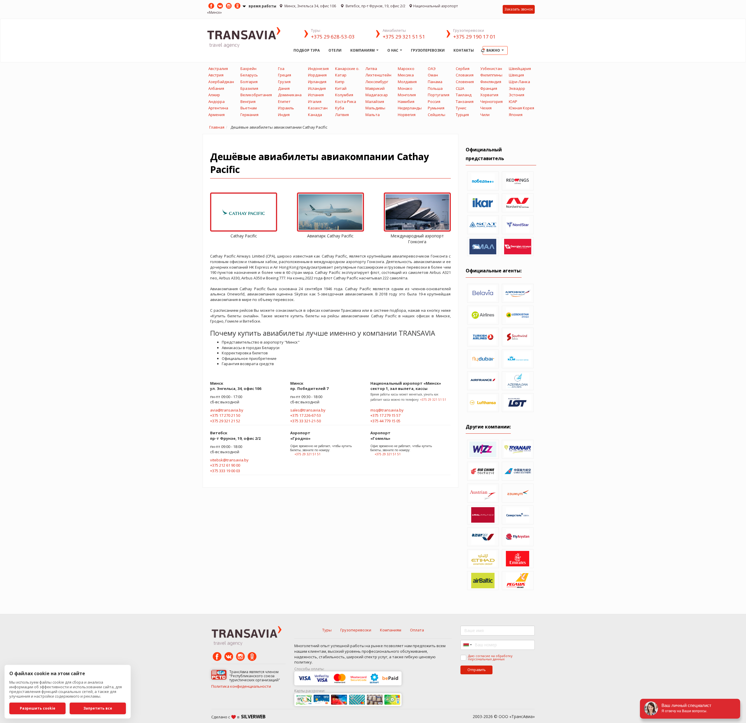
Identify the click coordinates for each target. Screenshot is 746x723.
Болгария (249, 81)
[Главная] (248, 36)
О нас (393, 50)
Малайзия (374, 101)
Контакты (463, 50)
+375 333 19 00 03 (225, 470)
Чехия (486, 108)
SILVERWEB (253, 716)
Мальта (372, 114)
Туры (327, 630)
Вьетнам (248, 108)
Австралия (218, 68)
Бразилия (249, 88)
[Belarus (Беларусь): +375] (467, 645)
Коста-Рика (345, 101)
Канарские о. (347, 68)
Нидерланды (410, 108)
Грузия (284, 81)
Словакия (465, 75)
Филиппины (491, 75)
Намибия (406, 101)
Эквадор (517, 88)
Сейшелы (436, 114)
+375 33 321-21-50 (305, 420)
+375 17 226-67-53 (305, 415)
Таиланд (463, 94)
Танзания (465, 101)
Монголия (407, 94)
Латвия (342, 114)
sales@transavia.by (308, 410)
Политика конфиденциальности (241, 686)
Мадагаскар (376, 94)
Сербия (462, 68)
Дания (284, 88)
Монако (405, 88)
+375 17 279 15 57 (385, 415)
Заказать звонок (518, 9)
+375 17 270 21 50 (225, 415)
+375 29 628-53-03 (333, 36)
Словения (465, 81)
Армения (216, 114)
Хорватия (489, 94)
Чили (485, 114)
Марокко (406, 68)
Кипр (339, 81)
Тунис (461, 108)
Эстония (516, 94)
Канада (315, 114)
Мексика (406, 75)
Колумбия (344, 94)
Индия (284, 114)
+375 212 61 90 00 (225, 465)
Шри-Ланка (519, 81)
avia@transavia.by (226, 410)
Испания (316, 94)
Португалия (438, 94)
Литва (371, 68)
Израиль (286, 108)
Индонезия (318, 68)
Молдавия (407, 81)
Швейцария (520, 68)
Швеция (516, 75)
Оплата (417, 630)
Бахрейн (248, 68)
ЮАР (513, 101)
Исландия (317, 88)
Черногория (491, 101)
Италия (314, 101)
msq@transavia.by (387, 410)
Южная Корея (521, 108)
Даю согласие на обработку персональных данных (490, 657)
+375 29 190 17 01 (474, 36)
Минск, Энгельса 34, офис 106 (310, 5)
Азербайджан (221, 81)
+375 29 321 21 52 (225, 420)
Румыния (436, 108)
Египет (284, 101)
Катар (340, 75)
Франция (488, 88)
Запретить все (97, 708)
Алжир (214, 94)
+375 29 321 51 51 (404, 36)
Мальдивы (375, 108)
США (460, 88)
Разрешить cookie (37, 708)
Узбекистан (491, 68)
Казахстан (318, 108)
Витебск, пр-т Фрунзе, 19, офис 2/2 (375, 5)
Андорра (216, 101)
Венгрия (248, 101)
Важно (493, 50)
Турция (462, 114)
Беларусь (249, 75)
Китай (340, 88)
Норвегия (407, 114)
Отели (335, 50)
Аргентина (218, 108)
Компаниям (363, 50)
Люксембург (376, 81)
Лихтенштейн (378, 75)
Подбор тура (306, 50)
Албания (216, 88)
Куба (339, 108)
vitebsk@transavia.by (229, 460)
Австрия (216, 75)
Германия (249, 114)
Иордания (317, 75)
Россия (434, 101)
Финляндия (490, 81)
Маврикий (375, 88)
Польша (435, 88)
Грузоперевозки (428, 50)
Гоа (281, 68)
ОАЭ (432, 68)
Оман (433, 75)
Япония (515, 114)
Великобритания (256, 94)
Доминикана (290, 94)
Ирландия (317, 81)
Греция (284, 75)
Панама (435, 81)
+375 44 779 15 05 (385, 420)
